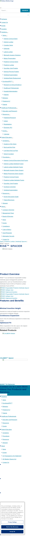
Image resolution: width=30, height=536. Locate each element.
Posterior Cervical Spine (11, 61)
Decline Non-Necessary (12, 527)
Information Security (8, 236)
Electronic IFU (8, 127)
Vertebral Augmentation (11, 75)
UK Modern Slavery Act (9, 459)
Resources (5, 114)
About (3, 206)
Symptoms (5, 140)
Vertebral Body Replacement (12, 78)
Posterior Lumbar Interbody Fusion (14, 180)
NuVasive (4, 19)
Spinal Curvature (9, 154)
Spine (4, 35)
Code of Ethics (6, 229)
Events (3, 25)
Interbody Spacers (21, 241)
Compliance (6, 226)
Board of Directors (7, 216)
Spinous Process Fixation (11, 71)
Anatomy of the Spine (10, 144)
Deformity (6, 48)
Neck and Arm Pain (9, 147)
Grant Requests (7, 233)
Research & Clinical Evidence (13, 84)
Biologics (5, 98)
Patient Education (6, 137)
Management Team (8, 213)
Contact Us (4, 22)
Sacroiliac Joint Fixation (11, 68)
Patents (4, 104)
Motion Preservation (10, 58)
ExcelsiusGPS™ (7, 81)
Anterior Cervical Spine (11, 38)
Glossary (5, 203)
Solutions (4, 32)
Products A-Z (6, 101)
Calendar (6, 134)
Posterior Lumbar (9, 65)
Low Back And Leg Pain (11, 150)
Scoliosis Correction (10, 187)
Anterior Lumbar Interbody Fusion (14, 163)
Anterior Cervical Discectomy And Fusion (16, 160)
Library (6, 121)
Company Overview (8, 210)
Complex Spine (8, 45)
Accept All (12, 531)
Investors (4, 29)
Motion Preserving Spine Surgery (13, 173)
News (4, 219)
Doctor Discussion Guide (11, 196)
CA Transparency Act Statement (11, 456)
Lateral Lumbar (8, 52)
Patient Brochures (9, 200)
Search (25, 10)
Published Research (10, 117)
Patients (6, 94)
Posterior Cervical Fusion (11, 177)
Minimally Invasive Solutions (12, 55)
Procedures (5, 157)
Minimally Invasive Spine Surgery (14, 170)
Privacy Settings (12, 522)
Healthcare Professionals (11, 88)
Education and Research (9, 111)
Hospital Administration (10, 91)
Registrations (8, 124)
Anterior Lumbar (8, 42)
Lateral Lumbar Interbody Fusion (13, 167)
